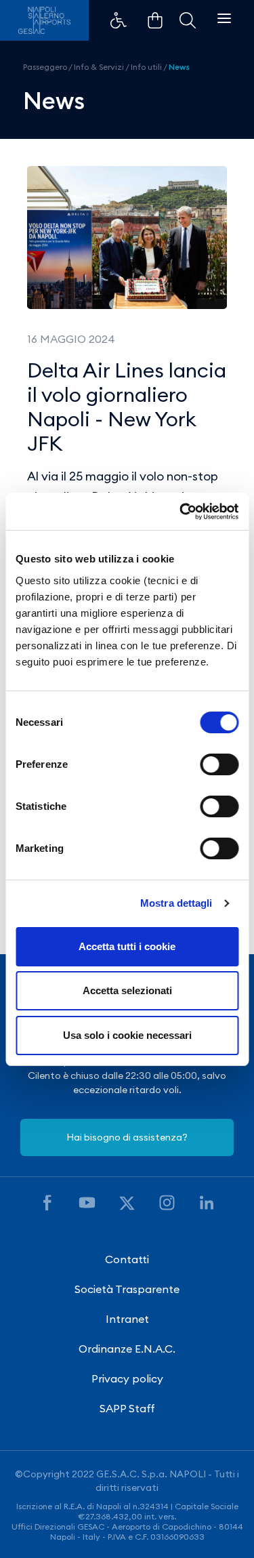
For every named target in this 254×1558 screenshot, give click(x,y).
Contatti (127, 1259)
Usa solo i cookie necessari (127, 1035)
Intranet (127, 1319)
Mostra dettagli (176, 903)
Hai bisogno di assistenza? (127, 1137)
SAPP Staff (127, 1408)
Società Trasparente (127, 1289)
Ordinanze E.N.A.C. (127, 1348)
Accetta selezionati (127, 990)
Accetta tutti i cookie (127, 946)
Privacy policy (127, 1378)
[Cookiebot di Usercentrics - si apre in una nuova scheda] (180, 511)
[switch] (219, 764)
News (179, 67)
